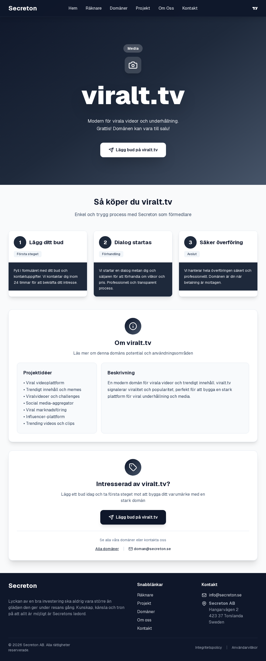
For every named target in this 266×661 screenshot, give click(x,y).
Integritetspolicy (208, 647)
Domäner (119, 8)
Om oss (144, 620)
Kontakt (190, 8)
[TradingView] (255, 8)
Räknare (94, 8)
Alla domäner (107, 548)
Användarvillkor (245, 647)
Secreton (22, 8)
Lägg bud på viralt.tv (137, 150)
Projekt (143, 8)
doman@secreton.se (152, 548)
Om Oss (166, 8)
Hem (73, 8)
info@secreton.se (225, 595)
